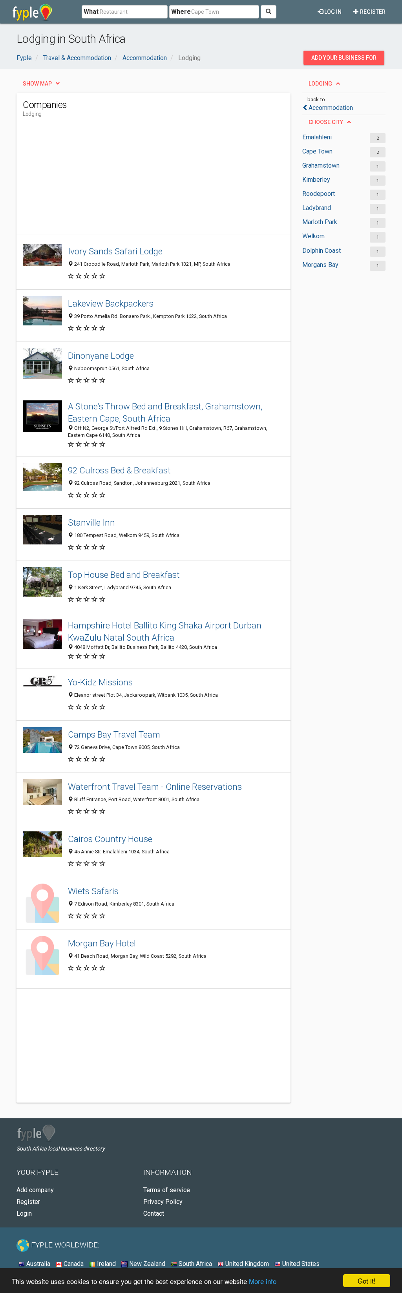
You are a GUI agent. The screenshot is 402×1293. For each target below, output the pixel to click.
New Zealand (146, 1263)
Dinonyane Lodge (101, 356)
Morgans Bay (320, 264)
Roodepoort (318, 193)
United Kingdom (246, 1263)
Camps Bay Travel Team (114, 734)
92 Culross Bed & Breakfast (119, 470)
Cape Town (317, 151)
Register (372, 12)
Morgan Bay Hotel (102, 943)
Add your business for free (343, 60)
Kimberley (316, 179)
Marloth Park (319, 222)
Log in (332, 12)
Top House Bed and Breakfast (124, 575)
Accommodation (331, 107)
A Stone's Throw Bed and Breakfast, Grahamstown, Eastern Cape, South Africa (165, 412)
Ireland (105, 1263)
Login (24, 1213)
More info (262, 1281)
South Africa (194, 1263)
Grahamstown (321, 165)
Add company (35, 1190)
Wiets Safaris (93, 891)
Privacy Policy (163, 1201)
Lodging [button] (320, 83)
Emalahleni (317, 137)
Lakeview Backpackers (110, 303)
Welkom (313, 236)
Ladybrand (316, 208)
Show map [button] (37, 83)
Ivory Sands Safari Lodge (115, 251)
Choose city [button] (326, 122)
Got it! (367, 1281)
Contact (153, 1213)
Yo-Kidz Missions (100, 682)
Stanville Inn (91, 522)
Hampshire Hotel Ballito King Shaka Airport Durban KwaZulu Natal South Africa (164, 631)
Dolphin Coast (321, 250)
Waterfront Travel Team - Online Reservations (155, 787)
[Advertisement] (166, 179)
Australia (37, 1263)
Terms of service (166, 1190)
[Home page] (32, 12)
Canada (73, 1263)
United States (300, 1263)
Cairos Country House (110, 839)
